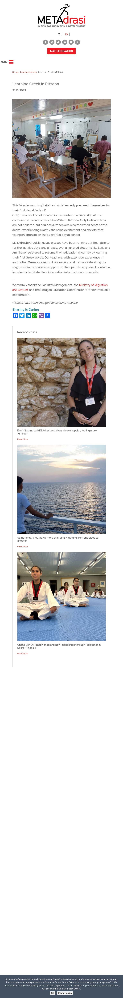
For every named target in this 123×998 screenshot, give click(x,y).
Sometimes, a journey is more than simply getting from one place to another (57, 539)
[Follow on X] (77, 42)
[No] (119, 986)
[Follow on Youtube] (71, 42)
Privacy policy (65, 993)
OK (52, 993)
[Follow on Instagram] (51, 42)
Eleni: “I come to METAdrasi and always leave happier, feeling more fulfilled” (57, 432)
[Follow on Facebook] (45, 42)
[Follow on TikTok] (58, 42)
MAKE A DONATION (61, 51)
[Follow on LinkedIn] (64, 42)
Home (15, 72)
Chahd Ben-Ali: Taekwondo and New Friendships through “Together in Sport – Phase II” (59, 646)
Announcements (28, 72)
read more (22, 439)
